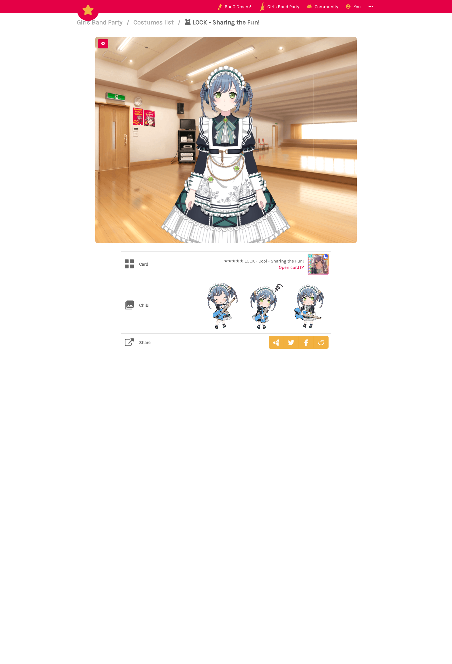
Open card (289, 267)
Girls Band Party (100, 22)
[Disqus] (226, 435)
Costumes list (154, 22)
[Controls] (103, 43)
